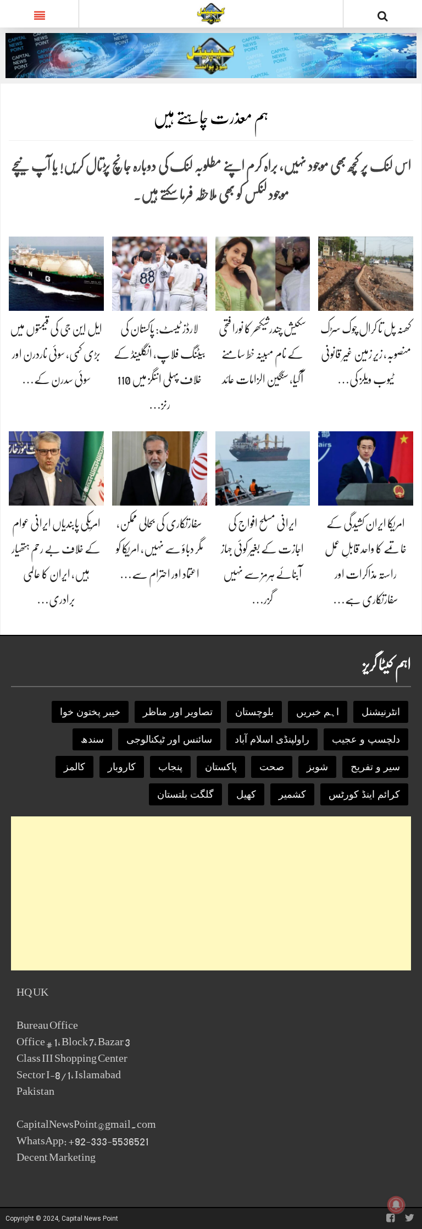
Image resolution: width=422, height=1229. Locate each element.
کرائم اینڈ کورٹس (364, 794)
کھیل (246, 794)
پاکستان (221, 766)
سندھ (92, 739)
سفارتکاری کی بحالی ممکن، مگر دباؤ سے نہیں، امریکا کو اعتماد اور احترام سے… (159, 548)
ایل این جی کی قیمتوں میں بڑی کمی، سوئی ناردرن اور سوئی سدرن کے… (56, 354)
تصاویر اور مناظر (178, 711)
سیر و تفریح (375, 766)
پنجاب (170, 766)
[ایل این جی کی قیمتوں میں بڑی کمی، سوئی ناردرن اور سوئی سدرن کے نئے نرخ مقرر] (56, 273)
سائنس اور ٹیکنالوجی (169, 739)
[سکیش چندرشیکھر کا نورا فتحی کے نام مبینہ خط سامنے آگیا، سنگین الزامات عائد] (262, 273)
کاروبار (122, 766)
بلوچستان (254, 711)
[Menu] (39, 14)
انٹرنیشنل (381, 711)
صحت (271, 766)
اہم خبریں (317, 711)
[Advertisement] (211, 893)
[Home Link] (211, 12)
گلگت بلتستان (185, 794)
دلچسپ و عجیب (366, 739)
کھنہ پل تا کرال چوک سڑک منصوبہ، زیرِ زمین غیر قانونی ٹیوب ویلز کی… (366, 354)
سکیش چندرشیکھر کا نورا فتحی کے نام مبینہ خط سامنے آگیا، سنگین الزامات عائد (262, 354)
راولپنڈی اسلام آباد (272, 739)
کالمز (74, 766)
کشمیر (292, 794)
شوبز (317, 766)
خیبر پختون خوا (90, 711)
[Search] (382, 16)
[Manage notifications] (396, 1205)
